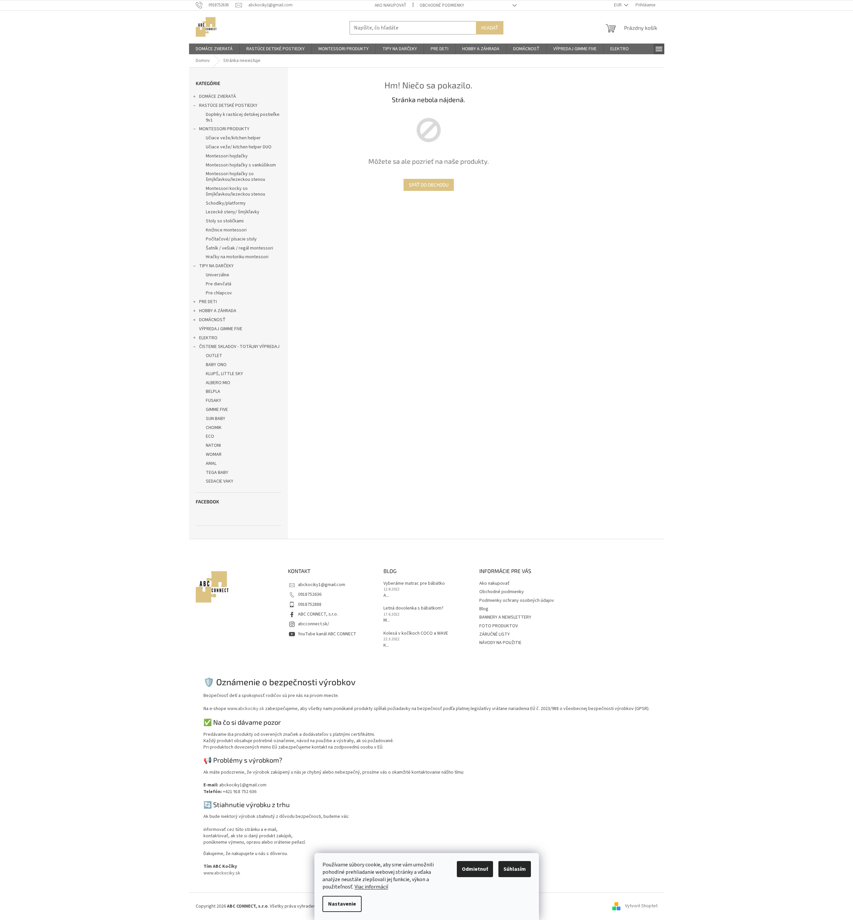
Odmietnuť (475, 869)
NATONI (213, 445)
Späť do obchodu (428, 185)
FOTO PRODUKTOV (498, 626)
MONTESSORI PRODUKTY (224, 129)
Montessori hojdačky (227, 156)
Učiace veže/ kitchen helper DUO (238, 147)
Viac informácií (371, 887)
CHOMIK (214, 427)
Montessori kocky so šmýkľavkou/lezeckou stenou (235, 191)
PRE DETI (208, 301)
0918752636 (309, 594)
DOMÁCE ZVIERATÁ (217, 96)
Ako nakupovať (390, 5)
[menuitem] (214, 49)
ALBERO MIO (218, 382)
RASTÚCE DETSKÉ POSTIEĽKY (228, 105)
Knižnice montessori (226, 230)
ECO (210, 436)
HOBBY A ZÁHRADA (217, 310)
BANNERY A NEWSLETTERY (505, 617)
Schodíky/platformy (226, 203)
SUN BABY (215, 418)
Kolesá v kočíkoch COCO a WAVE (415, 633)
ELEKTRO (208, 338)
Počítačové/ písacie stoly (231, 239)
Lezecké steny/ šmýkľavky (232, 212)
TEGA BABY (217, 472)
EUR (618, 5)
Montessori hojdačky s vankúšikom (241, 165)
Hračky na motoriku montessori (237, 257)
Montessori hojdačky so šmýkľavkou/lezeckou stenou (235, 176)
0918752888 (309, 604)
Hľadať (489, 27)
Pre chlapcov (219, 293)
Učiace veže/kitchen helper (233, 138)
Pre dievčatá (218, 284)
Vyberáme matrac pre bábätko (414, 583)
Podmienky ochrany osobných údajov (516, 600)
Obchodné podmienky (442, 5)
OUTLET (214, 355)
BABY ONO (216, 364)
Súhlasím (514, 869)
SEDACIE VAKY (219, 481)
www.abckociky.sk (245, 708)
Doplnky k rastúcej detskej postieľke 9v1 (243, 117)
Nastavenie (342, 904)
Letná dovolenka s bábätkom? (413, 608)
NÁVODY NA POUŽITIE (500, 642)
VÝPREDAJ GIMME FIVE (220, 329)
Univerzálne (217, 275)
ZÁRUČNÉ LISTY (494, 634)
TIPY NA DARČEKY (216, 266)
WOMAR (214, 454)
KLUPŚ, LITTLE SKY (224, 373)
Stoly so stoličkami (225, 221)
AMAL (211, 463)
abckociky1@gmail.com (321, 584)
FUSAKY (213, 400)
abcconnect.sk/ (313, 624)
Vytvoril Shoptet (641, 906)
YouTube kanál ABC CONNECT (327, 634)
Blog (483, 609)
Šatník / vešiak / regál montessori (239, 248)
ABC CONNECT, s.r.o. (318, 614)
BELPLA (213, 391)
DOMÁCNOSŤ (212, 319)
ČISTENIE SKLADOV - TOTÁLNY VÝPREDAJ (239, 346)
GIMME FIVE (217, 409)
